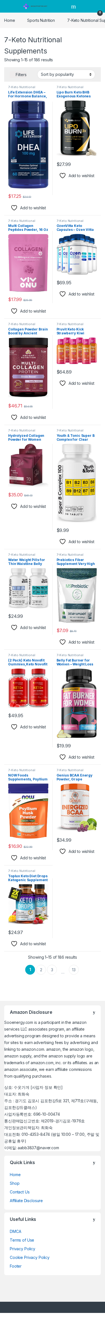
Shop (14, 1183)
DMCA (15, 1231)
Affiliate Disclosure (26, 1200)
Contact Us (20, 1192)
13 (74, 969)
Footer (16, 1266)
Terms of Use (22, 1240)
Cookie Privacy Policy (30, 1257)
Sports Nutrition (41, 20)
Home (9, 20)
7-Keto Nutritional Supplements (21, 88)
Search (74, 6)
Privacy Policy (22, 1248)
